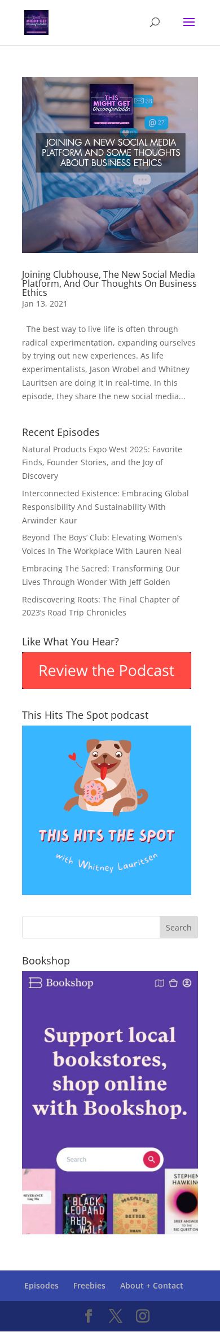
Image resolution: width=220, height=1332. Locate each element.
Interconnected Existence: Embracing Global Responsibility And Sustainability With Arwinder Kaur (105, 507)
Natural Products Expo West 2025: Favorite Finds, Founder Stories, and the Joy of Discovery (102, 463)
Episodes (41, 1285)
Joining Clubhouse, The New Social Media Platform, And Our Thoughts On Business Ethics (109, 283)
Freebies (89, 1285)
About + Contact (151, 1285)
